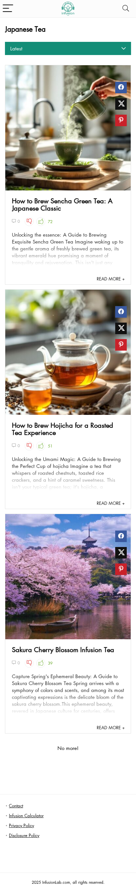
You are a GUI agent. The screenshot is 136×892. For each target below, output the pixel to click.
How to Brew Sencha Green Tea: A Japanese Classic (62, 204)
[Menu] (8, 8)
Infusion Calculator (26, 815)
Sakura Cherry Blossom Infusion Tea (63, 649)
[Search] (126, 8)
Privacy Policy (21, 825)
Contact (16, 805)
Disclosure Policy (24, 835)
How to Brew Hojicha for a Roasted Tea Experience (62, 428)
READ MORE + (111, 278)
